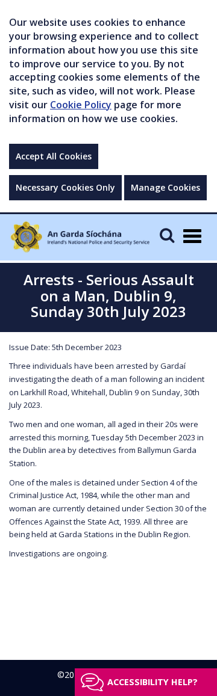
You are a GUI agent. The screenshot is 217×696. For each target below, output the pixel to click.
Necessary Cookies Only (65, 187)
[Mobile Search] (167, 235)
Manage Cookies (165, 187)
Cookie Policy (81, 104)
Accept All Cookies (54, 156)
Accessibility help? (152, 682)
